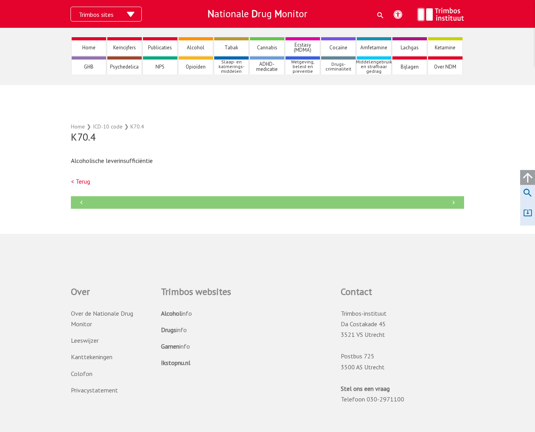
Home (78, 126)
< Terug (80, 181)
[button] (380, 15)
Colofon (81, 374)
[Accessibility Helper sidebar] (398, 14)
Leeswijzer (85, 340)
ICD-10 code (108, 126)
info (176, 313)
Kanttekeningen (91, 357)
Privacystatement (94, 390)
